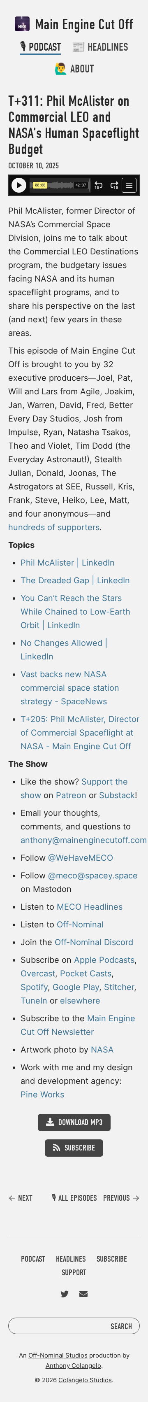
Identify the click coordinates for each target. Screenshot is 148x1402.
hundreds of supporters (53, 527)
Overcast (38, 973)
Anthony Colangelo (73, 1365)
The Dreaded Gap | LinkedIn (75, 580)
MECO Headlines (90, 907)
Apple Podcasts (104, 960)
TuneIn (34, 1001)
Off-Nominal (80, 924)
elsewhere (80, 1001)
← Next (20, 1198)
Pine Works (42, 1094)
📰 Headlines (100, 47)
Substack (117, 795)
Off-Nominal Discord (94, 942)
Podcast (33, 1259)
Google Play (76, 987)
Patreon (71, 795)
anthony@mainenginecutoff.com (84, 840)
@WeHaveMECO (80, 858)
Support (74, 1272)
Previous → (121, 1198)
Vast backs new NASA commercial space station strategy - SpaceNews (70, 687)
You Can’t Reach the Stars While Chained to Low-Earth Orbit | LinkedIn (75, 611)
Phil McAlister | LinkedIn (68, 563)
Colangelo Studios (85, 1380)
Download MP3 (80, 1122)
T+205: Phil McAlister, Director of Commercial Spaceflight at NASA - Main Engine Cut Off (80, 732)
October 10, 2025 (33, 165)
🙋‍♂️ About (74, 69)
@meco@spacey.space (93, 875)
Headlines (71, 1259)
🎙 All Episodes (74, 1198)
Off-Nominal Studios (58, 1355)
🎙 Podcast (40, 47)
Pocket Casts (85, 973)
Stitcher (119, 987)
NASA (102, 1050)
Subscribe (80, 1148)
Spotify (34, 987)
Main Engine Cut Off (82, 24)
